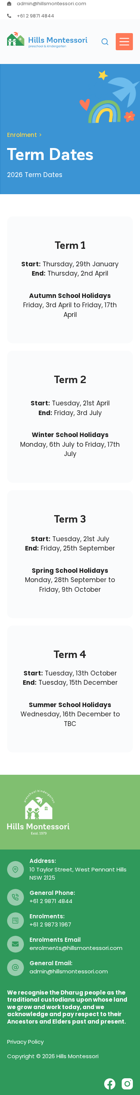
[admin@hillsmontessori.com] (9, 3)
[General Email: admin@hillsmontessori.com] (15, 967)
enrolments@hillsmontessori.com (75, 948)
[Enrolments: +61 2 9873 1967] (15, 920)
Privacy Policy (25, 1042)
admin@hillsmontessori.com (51, 3)
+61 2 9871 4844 (35, 15)
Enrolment (22, 135)
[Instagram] (127, 1083)
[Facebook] (109, 1083)
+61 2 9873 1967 (50, 924)
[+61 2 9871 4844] (9, 16)
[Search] (105, 41)
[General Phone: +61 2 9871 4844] (15, 897)
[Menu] (124, 41)
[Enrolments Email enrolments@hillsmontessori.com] (15, 944)
